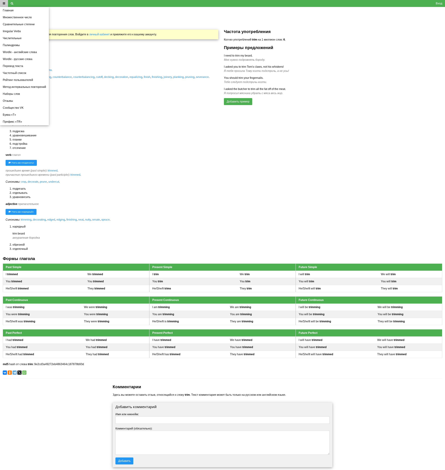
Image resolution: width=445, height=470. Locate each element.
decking (109, 76)
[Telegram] (15, 373)
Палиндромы (11, 45)
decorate (33, 181)
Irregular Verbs (12, 31)
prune (43, 181)
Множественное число (17, 17)
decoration (121, 76)
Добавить (124, 460)
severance (202, 76)
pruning (190, 76)
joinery (168, 76)
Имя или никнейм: (127, 414)
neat (81, 219)
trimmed (53, 170)
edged (51, 219)
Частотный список (14, 72)
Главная (8, 10)
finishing (157, 76)
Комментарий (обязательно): (133, 428)
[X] (19, 373)
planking (178, 76)
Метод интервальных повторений (24, 86)
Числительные (12, 38)
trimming (26, 219)
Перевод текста (13, 66)
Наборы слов (11, 93)
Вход (439, 3)
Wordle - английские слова (20, 52)
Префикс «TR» (12, 121)
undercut (53, 181)
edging (60, 219)
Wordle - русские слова (17, 59)
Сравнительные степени (19, 24)
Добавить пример (238, 101)
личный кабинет (99, 34)
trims (49, 70)
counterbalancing (84, 76)
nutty (88, 219)
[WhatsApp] (24, 373)
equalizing (136, 76)
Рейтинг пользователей (18, 79)
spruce (105, 219)
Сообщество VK (13, 107)
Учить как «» (22, 163)
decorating (39, 219)
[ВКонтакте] (5, 373)
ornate (96, 219)
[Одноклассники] (10, 373)
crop (23, 181)
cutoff (99, 76)
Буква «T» (9, 114)
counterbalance (62, 76)
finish (147, 76)
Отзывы (8, 100)
